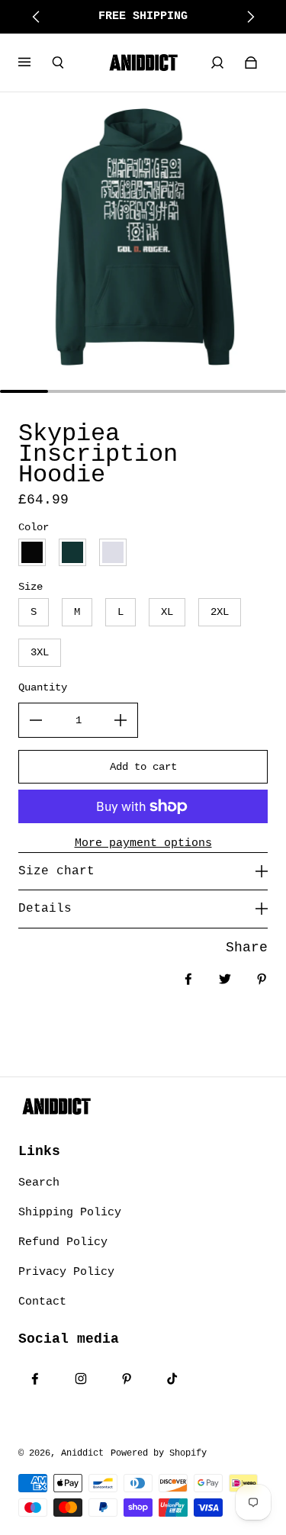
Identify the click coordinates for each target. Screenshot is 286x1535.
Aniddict (82, 1453)
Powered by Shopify (159, 1453)
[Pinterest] (126, 1378)
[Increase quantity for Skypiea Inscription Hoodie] (120, 720)
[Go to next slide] (250, 17)
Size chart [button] (56, 871)
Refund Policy (63, 1242)
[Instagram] (81, 1378)
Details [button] (45, 909)
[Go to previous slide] (36, 17)
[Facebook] (35, 1378)
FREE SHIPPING (143, 16)
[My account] (217, 62)
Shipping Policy (69, 1212)
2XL (219, 612)
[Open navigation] (35, 62)
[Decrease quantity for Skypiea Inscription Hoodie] (36, 720)
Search (38, 1182)
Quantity (42, 687)
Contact (42, 1301)
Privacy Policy (66, 1272)
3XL (40, 652)
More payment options (143, 843)
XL (167, 612)
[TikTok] (172, 1378)
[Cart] (251, 62)
